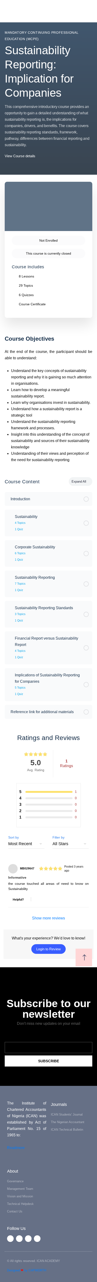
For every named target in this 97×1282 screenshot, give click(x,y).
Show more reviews (48, 918)
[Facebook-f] (10, 1238)
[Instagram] (37, 1238)
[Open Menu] (7, 10)
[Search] (88, 11)
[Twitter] (19, 1238)
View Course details (20, 156)
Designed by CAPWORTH (26, 1270)
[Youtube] (28, 1238)
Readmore (16, 1148)
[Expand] (10, 516)
